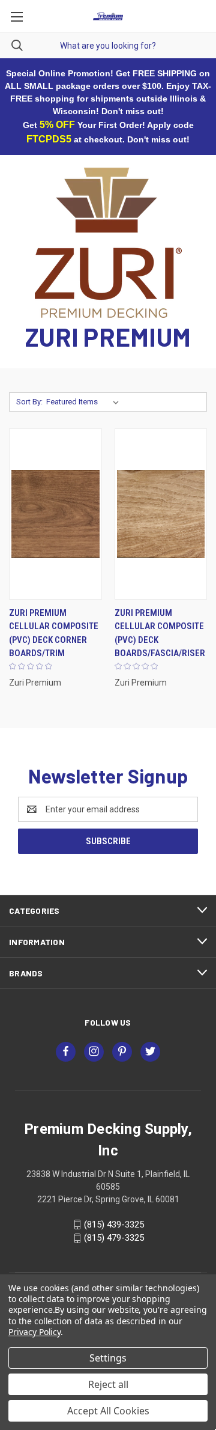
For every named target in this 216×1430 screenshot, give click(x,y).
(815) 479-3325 (114, 1238)
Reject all (108, 1384)
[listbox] (84, 402)
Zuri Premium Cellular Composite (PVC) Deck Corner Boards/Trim (53, 633)
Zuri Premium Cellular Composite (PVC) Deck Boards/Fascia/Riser (160, 633)
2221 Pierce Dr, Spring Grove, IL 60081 (108, 1199)
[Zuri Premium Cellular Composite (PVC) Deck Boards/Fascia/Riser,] (161, 514)
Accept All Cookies (108, 1410)
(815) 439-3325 (114, 1224)
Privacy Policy (34, 1331)
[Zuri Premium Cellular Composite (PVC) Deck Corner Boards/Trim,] (55, 514)
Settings (108, 1358)
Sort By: (29, 401)
